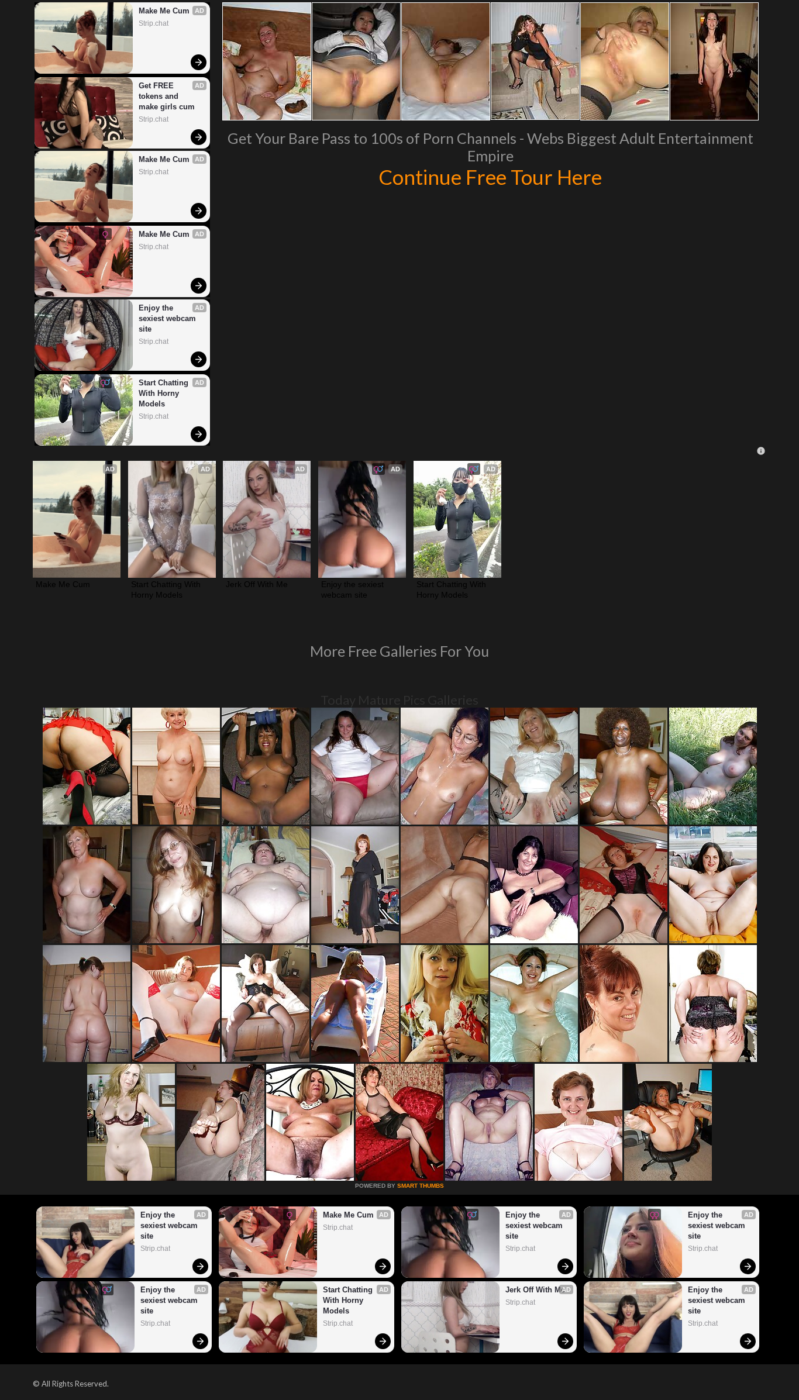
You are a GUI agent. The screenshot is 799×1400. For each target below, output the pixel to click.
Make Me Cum (164, 10)
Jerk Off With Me (257, 584)
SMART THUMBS (420, 1185)
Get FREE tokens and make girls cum (167, 96)
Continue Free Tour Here (490, 176)
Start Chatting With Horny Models (165, 393)
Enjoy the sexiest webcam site (168, 318)
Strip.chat (153, 23)
